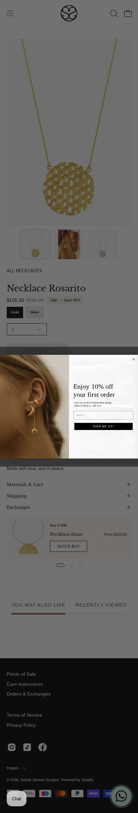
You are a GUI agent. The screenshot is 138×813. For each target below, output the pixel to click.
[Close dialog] (133, 359)
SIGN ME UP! (103, 426)
